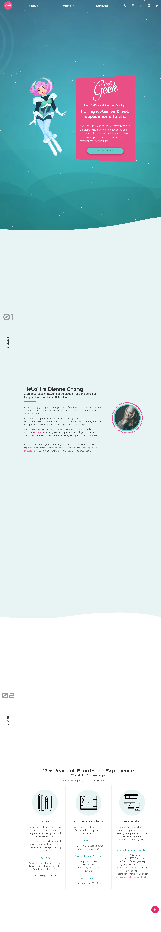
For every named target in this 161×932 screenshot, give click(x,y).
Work (67, 6)
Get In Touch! (105, 151)
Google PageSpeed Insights (135, 876)
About (33, 6)
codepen (38, 432)
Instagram (88, 447)
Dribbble (28, 450)
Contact (102, 6)
